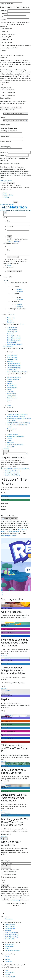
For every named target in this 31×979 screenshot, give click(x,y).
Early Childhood (7, 29)
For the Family (8, 346)
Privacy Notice (8, 195)
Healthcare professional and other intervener (16, 45)
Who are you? (5, 861)
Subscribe (5, 885)
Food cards (10, 391)
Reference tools (12, 398)
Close (15, 202)
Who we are (11, 318)
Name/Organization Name (8, 128)
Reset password (13, 257)
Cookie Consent (10, 976)
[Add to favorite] (3, 603)
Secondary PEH (7, 40)
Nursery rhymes (12, 387)
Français (20, 291)
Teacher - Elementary (9, 34)
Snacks (9, 440)
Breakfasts (10, 442)
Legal (5, 193)
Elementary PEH (7, 37)
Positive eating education (15, 445)
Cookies (6, 197)
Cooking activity (12, 434)
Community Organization (10, 48)
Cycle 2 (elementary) (8, 92)
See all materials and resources (17, 372)
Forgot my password (13, 241)
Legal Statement (14, 531)
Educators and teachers (14, 344)
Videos (9, 400)
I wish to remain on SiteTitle (20, 469)
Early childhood (12, 327)
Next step (11, 183)
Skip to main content (7, 204)
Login (9, 237)
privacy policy (15, 900)
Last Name (3, 14)
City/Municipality (5, 147)
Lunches (9, 438)
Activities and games (13, 377)
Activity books (11, 385)
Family (4, 50)
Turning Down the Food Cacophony (18, 423)
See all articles (11, 429)
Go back (3, 183)
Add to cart (6, 606)
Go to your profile (6, 181)
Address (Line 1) (5, 136)
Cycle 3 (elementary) (8, 95)
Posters (9, 381)
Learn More (8, 603)
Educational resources (12, 473)
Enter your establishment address (14, 113)
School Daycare (7, 42)
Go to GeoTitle (6, 469)
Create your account (14, 271)
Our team (10, 320)
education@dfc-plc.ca (8, 535)
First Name (3, 11)
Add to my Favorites (10, 519)
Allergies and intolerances (15, 436)
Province (3, 155)
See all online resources (12, 950)
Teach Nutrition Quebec (12, 471)
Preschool (5, 31)
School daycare (12, 330)
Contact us (10, 322)
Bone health (11, 447)
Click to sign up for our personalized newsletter (12, 56)
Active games (11, 394)
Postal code (4, 152)
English (19, 289)
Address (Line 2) (5, 141)
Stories (9, 389)
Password (3, 20)
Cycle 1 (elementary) (8, 90)
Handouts (10, 383)
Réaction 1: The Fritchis (12, 475)
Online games (11, 396)
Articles (7, 959)
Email (2, 17)
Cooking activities (13, 379)
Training (6, 449)
